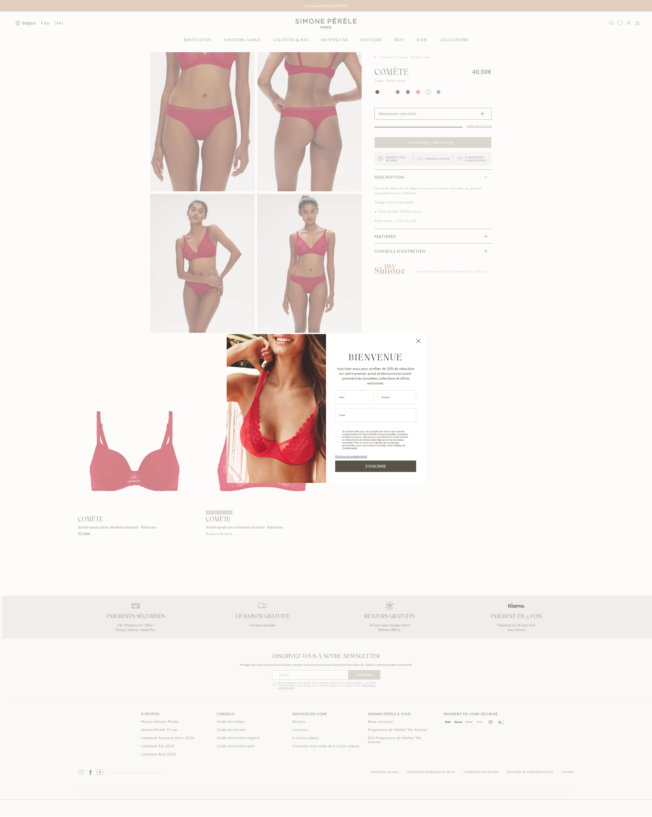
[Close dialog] (418, 341)
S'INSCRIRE (375, 466)
